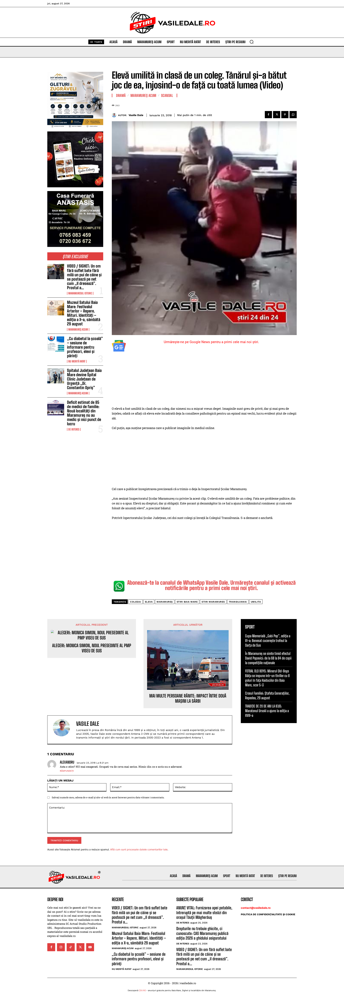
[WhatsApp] (293, 114)
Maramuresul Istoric (80, 293)
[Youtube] (90, 947)
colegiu (135, 601)
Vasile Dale (136, 115)
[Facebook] (268, 114)
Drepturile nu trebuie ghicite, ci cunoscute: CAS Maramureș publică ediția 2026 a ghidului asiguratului (202, 933)
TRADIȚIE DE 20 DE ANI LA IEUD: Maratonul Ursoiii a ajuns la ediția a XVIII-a (267, 711)
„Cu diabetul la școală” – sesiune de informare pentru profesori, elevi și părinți (85, 347)
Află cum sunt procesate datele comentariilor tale (139, 849)
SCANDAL (167, 95)
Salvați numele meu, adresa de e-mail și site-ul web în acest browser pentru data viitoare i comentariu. (108, 797)
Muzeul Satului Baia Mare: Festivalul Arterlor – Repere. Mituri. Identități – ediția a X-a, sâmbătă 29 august (83, 313)
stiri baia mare (187, 601)
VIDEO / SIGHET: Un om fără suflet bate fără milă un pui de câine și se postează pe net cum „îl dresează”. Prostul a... (84, 277)
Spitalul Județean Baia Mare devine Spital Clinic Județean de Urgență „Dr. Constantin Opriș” (84, 379)
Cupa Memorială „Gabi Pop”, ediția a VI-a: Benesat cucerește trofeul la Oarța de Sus (267, 640)
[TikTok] (71, 947)
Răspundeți (67, 771)
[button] (251, 41)
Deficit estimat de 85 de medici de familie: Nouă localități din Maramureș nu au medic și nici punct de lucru (84, 413)
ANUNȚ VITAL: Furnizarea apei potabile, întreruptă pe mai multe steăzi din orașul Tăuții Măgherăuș (204, 912)
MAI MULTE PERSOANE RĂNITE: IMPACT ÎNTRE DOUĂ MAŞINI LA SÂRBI (187, 698)
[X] (276, 114)
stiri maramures (213, 601)
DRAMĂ (121, 95)
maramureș (165, 601)
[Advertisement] (204, 380)
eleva (149, 601)
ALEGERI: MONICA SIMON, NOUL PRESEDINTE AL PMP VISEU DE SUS (91, 648)
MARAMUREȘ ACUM (78, 329)
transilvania (238, 601)
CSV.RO (142, 990)
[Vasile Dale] (115, 115)
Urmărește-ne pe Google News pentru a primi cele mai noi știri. (211, 342)
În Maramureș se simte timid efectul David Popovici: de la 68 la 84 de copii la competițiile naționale (268, 658)
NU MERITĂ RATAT (76, 361)
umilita (256, 601)
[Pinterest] (284, 114)
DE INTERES (73, 429)
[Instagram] (61, 947)
